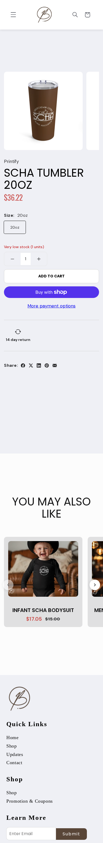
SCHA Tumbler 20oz (44, 179)
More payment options (51, 306)
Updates (14, 754)
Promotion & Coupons (29, 801)
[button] (13, 15)
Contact (14, 762)
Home (12, 737)
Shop (11, 746)
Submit (71, 834)
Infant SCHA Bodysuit (43, 610)
